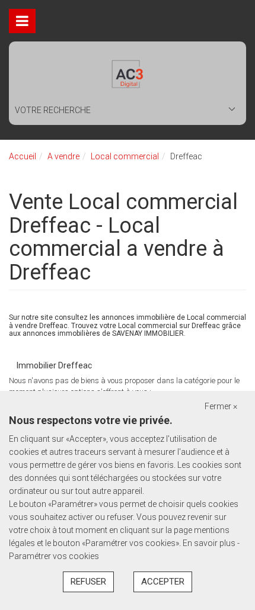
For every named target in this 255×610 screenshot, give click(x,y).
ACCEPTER (162, 581)
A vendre (63, 156)
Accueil (22, 156)
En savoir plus (210, 543)
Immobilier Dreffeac (54, 365)
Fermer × (221, 406)
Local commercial (125, 156)
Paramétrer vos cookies (54, 556)
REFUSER (88, 581)
